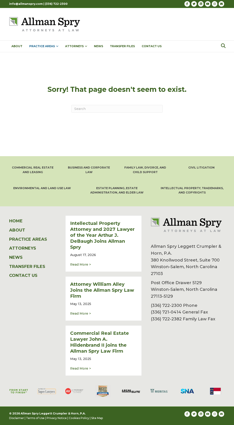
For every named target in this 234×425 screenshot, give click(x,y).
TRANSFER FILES (122, 46)
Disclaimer (16, 418)
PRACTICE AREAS (42, 46)
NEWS (98, 46)
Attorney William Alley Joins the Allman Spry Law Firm (102, 290)
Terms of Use (35, 418)
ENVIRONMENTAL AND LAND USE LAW (42, 188)
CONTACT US (152, 46)
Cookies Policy (79, 418)
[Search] (222, 46)
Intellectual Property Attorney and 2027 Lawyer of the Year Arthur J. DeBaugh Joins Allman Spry (102, 235)
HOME (16, 220)
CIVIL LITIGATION (201, 167)
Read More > (80, 264)
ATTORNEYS (74, 46)
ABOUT (16, 46)
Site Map (97, 418)
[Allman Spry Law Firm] (45, 23)
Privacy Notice (57, 418)
